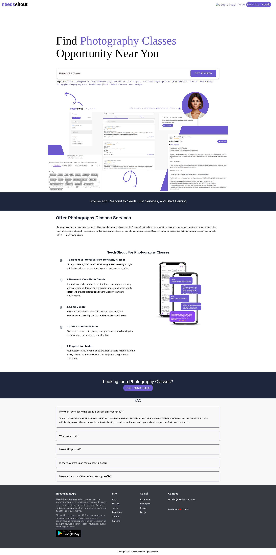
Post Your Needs (258, 4)
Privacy (115, 503)
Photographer (62, 84)
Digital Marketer (114, 81)
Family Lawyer (95, 84)
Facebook (145, 499)
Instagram (145, 503)
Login (241, 4)
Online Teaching (205, 81)
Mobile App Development (75, 81)
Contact (116, 516)
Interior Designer (135, 84)
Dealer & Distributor (118, 84)
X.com (143, 508)
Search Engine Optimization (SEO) (162, 81)
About (115, 499)
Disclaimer (117, 512)
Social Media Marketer (97, 81)
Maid (145, 81)
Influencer (127, 81)
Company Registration (78, 84)
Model (105, 84)
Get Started (203, 73)
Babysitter (137, 81)
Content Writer (191, 81)
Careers (116, 521)
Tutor (181, 81)
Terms (115, 508)
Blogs (143, 512)
